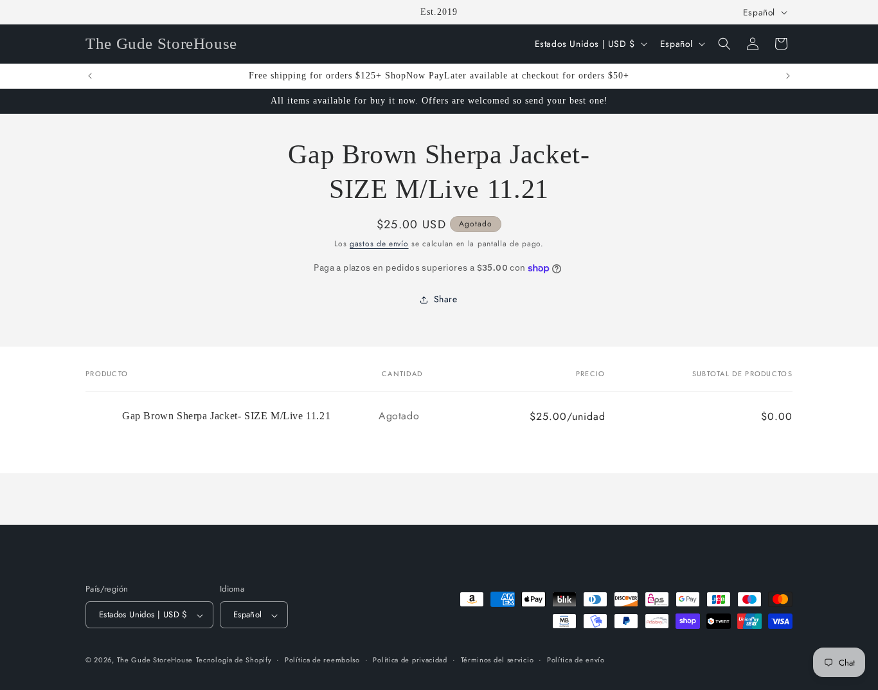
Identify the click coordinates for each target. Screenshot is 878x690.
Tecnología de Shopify (234, 660)
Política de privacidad (410, 660)
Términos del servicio (497, 660)
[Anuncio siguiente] (788, 76)
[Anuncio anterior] (90, 76)
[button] (724, 44)
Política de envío (576, 660)
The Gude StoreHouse (155, 660)
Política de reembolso (322, 660)
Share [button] (446, 299)
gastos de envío (379, 244)
